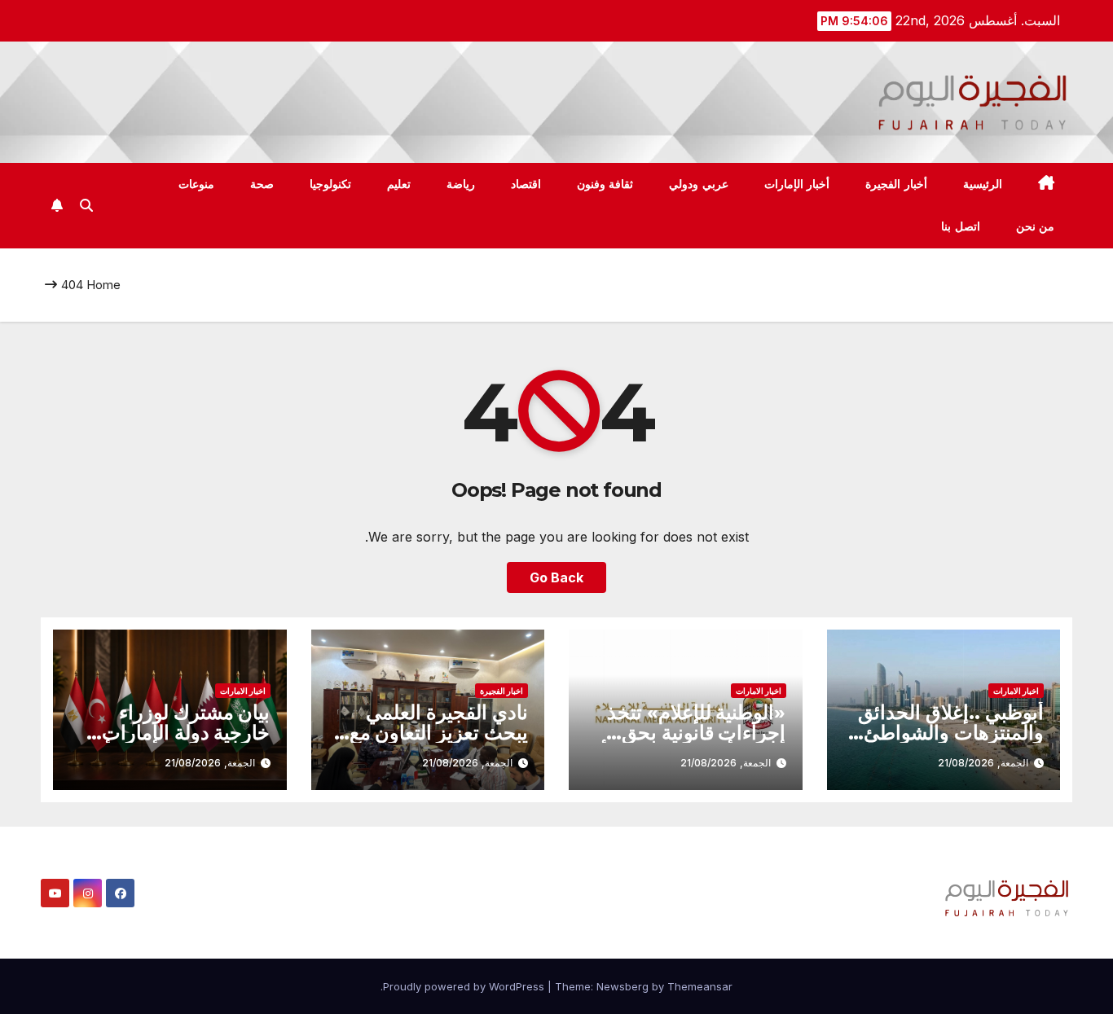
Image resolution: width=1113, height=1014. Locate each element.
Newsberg (622, 986)
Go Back (556, 577)
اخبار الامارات (1016, 691)
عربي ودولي (698, 184)
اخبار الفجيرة (501, 691)
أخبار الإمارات (797, 184)
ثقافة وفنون (605, 184)
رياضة (461, 184)
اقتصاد (526, 184)
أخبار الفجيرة (896, 184)
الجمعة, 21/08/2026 (983, 763)
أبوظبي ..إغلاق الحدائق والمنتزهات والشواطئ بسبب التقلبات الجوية (951, 732)
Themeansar (699, 986)
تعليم (399, 184)
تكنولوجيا (330, 184)
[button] (86, 205)
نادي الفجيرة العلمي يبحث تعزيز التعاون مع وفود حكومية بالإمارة (439, 732)
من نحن (1035, 226)
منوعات (196, 184)
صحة (262, 184)
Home (103, 284)
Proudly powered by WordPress (465, 986)
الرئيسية (982, 184)
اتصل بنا (960, 226)
